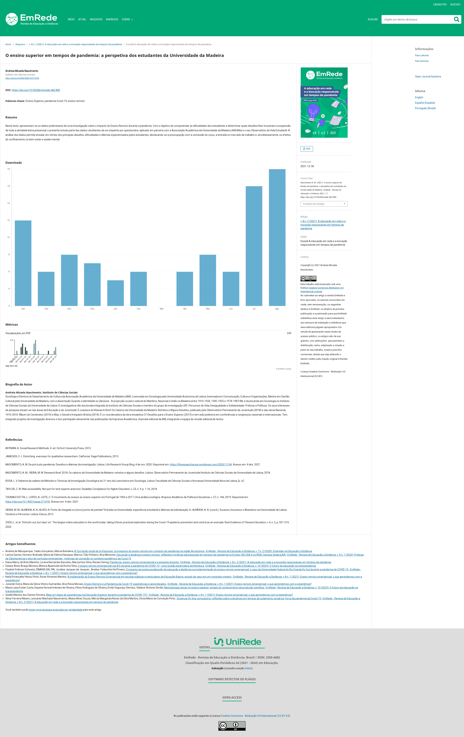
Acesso (455, 4)
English (419, 97)
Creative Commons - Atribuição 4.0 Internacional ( (256, 715)
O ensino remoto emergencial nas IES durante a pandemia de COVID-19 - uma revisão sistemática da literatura (141, 565)
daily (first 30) (11, 366)
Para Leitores (422, 55)
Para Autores (421, 61)
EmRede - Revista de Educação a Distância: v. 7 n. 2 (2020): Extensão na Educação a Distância (259, 551)
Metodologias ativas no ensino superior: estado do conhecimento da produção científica (214, 587)
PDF (308, 148)
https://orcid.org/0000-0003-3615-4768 (22, 78)
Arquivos (96, 19)
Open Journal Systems (428, 76)
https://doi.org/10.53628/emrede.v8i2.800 (36, 90)
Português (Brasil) (425, 108)
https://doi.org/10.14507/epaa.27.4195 (27, 501)
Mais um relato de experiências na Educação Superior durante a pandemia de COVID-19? (97, 594)
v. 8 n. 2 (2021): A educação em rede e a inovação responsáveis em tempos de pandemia (75, 44)
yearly (288, 369)
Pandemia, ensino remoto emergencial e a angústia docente (144, 562)
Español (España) (425, 102)
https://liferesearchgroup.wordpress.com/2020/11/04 (201, 464)
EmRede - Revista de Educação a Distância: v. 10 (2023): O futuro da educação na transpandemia (261, 565)
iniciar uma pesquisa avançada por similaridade (56, 609)
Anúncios (112, 19)
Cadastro (440, 4)
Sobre (126, 19)
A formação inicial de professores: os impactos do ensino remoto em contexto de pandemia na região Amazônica (139, 551)
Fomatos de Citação (313, 203)
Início (71, 19)
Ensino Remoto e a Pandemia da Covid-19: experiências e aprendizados (125, 584)
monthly (280, 369)
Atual (82, 19)
